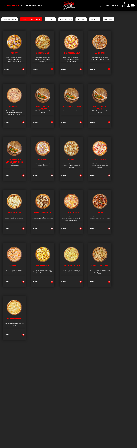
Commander (11, 5)
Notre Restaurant (32, 5)
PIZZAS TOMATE (9, 19)
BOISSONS (108, 19)
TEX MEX (50, 19)
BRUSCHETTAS (66, 19)
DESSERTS (81, 19)
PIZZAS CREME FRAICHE (31, 19)
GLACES (94, 19)
